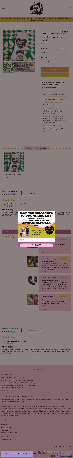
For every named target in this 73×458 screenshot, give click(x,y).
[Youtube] (38, 369)
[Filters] (23, 193)
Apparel (10, 26)
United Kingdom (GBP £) (61, 446)
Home (4, 26)
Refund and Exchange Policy (9, 428)
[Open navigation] (3, 8)
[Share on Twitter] (65, 32)
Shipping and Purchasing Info (10, 432)
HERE (44, 120)
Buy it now (55, 75)
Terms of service (6, 439)
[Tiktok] (41, 369)
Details (44, 94)
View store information (49, 87)
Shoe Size (44, 48)
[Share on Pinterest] (67, 32)
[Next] (32, 45)
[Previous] (6, 45)
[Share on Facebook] (62, 32)
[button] (34, 316)
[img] (8, 236)
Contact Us (4, 430)
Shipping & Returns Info (56, 94)
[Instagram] (34, 369)
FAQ (2, 434)
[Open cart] (70, 8)
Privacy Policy (5, 437)
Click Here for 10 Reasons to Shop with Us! (54, 33)
